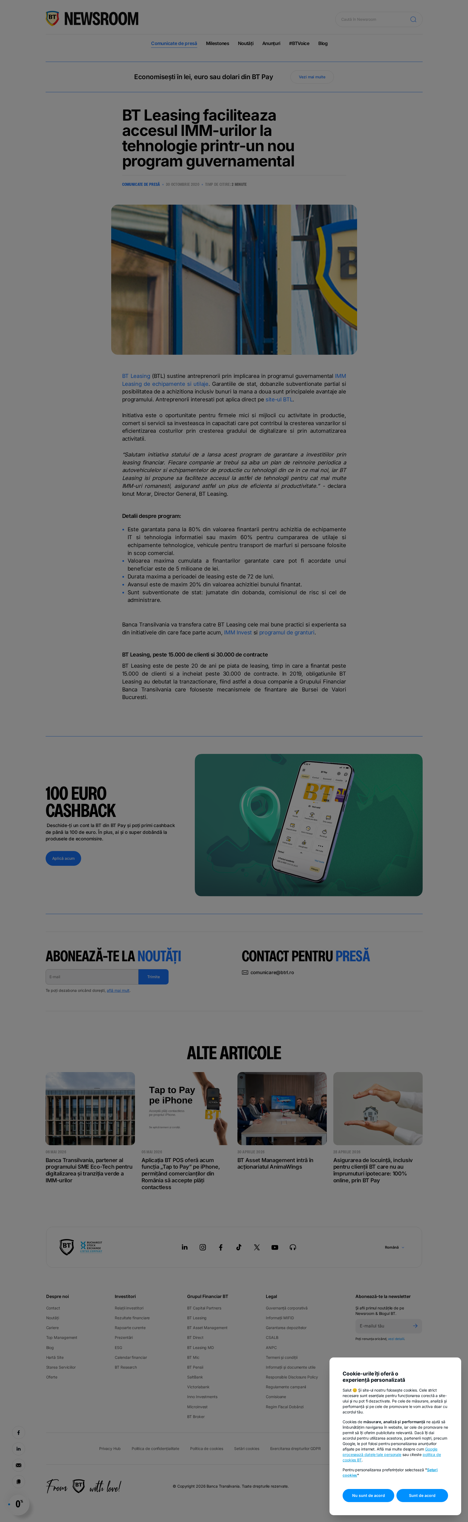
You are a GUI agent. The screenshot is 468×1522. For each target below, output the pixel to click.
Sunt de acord (422, 1495)
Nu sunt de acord (368, 1495)
